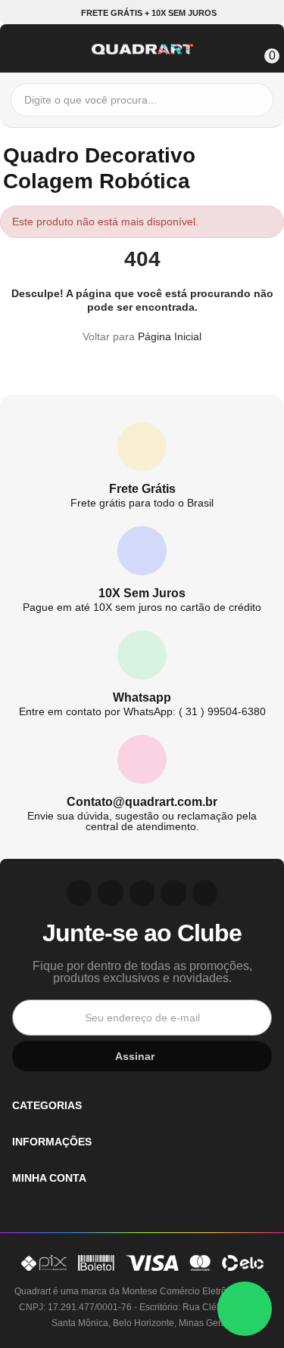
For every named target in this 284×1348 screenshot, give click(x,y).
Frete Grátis (142, 488)
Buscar (258, 99)
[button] (142, 13)
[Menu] (18, 47)
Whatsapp (142, 697)
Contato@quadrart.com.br (142, 801)
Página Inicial (169, 336)
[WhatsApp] (244, 1308)
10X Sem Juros (142, 593)
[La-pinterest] (110, 893)
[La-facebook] (173, 893)
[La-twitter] (205, 893)
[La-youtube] (142, 893)
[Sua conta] (240, 47)
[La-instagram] (79, 893)
